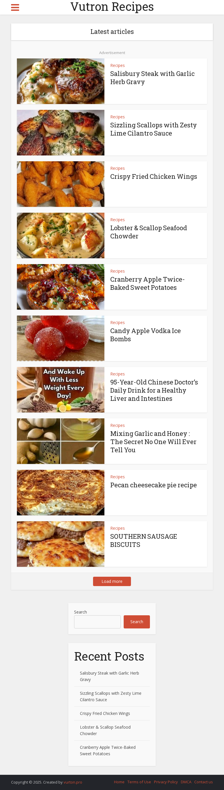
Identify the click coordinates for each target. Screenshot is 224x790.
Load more (112, 581)
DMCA (186, 781)
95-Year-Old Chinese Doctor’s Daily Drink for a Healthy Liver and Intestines (154, 390)
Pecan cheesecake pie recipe (153, 485)
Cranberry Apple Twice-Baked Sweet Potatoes (147, 283)
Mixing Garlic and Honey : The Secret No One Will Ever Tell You (153, 441)
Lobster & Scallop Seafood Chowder (148, 232)
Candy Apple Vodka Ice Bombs (145, 334)
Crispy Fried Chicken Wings (153, 176)
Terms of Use (139, 781)
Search (80, 612)
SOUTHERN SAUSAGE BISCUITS (143, 540)
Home (119, 781)
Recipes (117, 65)
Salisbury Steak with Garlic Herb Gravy (152, 77)
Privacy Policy (166, 781)
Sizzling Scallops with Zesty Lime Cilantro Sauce (153, 129)
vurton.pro (73, 782)
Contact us (203, 781)
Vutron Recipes (112, 6)
